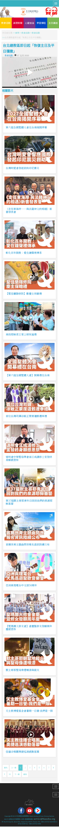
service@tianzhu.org (44, 818)
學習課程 (41, 23)
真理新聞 (17, 23)
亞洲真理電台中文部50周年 (21, 585)
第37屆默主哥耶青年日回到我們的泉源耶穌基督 (29, 502)
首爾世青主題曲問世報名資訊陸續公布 (28, 544)
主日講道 (53, 23)
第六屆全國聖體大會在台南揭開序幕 (26, 127)
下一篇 (17, 774)
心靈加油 (29, 23)
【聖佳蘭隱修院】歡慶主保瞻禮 (24, 293)
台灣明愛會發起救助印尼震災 (22, 168)
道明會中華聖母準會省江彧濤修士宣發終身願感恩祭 (29, 458)
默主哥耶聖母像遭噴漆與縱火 (22, 670)
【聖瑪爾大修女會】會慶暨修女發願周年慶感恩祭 (29, 627)
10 (10, 774)
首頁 (17, 32)
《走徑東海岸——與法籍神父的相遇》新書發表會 (29, 210)
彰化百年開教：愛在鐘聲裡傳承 (24, 252)
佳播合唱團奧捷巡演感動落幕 (22, 751)
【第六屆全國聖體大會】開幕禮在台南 (28, 375)
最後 (25, 774)
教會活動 (5, 23)
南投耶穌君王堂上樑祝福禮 (21, 334)
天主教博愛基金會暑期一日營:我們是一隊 (29, 711)
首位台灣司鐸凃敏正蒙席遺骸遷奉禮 (26, 416)
